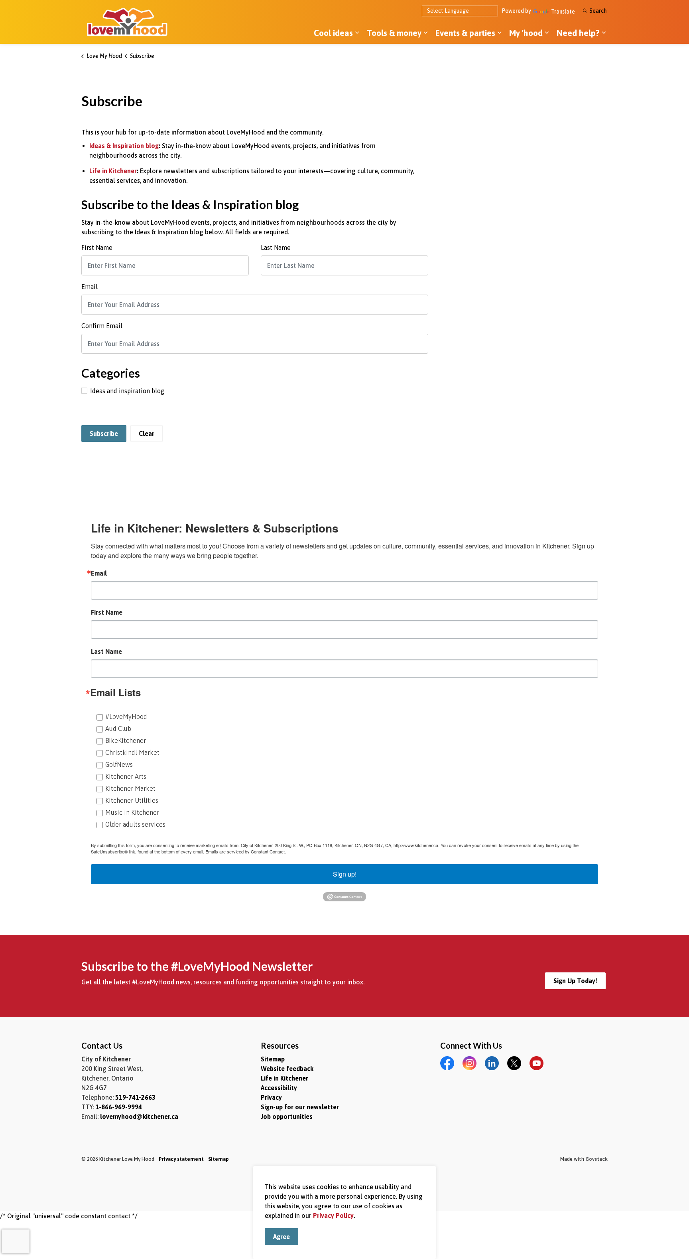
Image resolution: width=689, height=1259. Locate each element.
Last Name (276, 247)
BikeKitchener (125, 740)
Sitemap (273, 1059)
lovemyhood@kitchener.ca (139, 1116)
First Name (96, 247)
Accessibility (279, 1087)
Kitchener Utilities (131, 800)
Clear (146, 433)
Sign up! (344, 874)
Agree (281, 1236)
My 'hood (526, 33)
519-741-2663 (135, 1097)
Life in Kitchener (113, 170)
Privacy (271, 1097)
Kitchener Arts (125, 776)
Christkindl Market (132, 752)
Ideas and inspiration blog (127, 390)
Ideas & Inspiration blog (124, 145)
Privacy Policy (333, 1215)
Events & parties (465, 33)
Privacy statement (181, 1159)
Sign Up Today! (575, 980)
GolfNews (119, 764)
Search (598, 11)
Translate (563, 11)
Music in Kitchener (132, 812)
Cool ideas (333, 33)
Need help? (578, 33)
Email (89, 286)
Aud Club (118, 728)
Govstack (596, 1159)
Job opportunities (287, 1116)
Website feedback (287, 1068)
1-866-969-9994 (119, 1107)
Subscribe (104, 433)
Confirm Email (101, 325)
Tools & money (394, 33)
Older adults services (135, 824)
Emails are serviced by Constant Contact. (245, 851)
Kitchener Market (130, 788)
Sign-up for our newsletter (300, 1107)
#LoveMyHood (126, 716)
